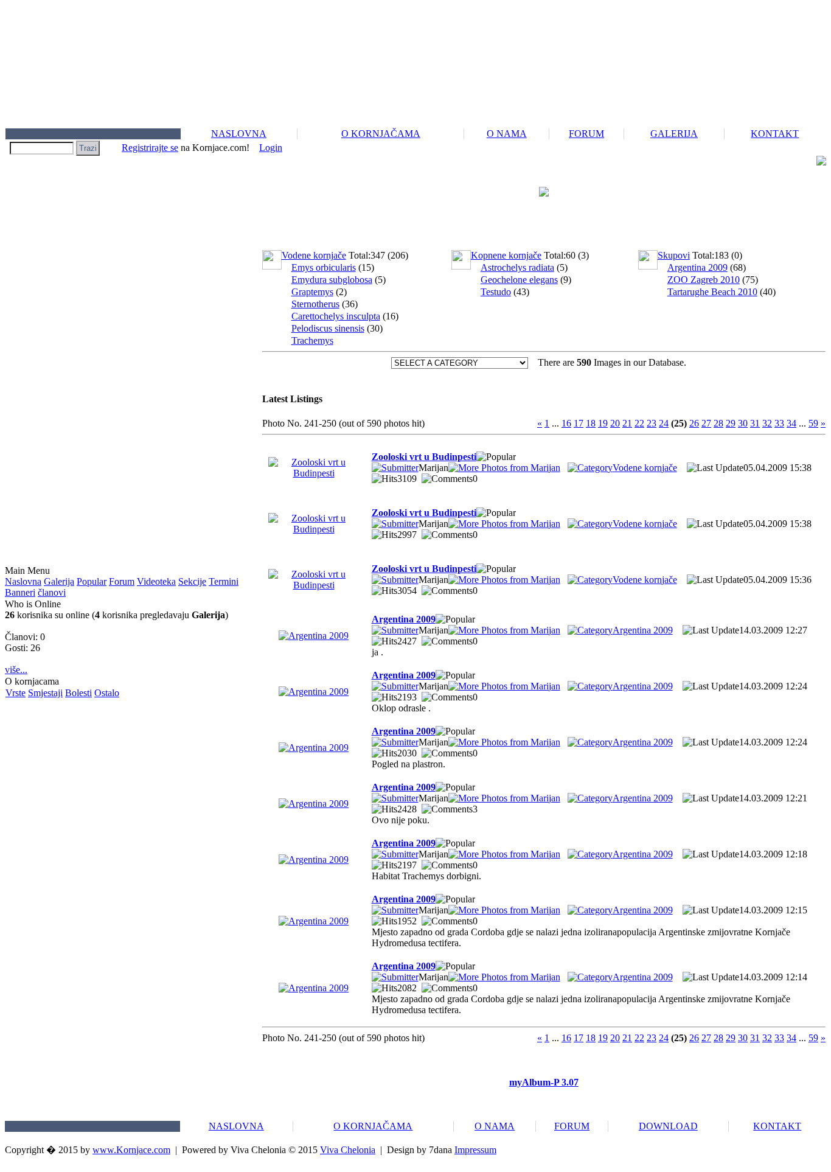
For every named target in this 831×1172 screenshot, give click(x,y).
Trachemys (312, 340)
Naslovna (23, 581)
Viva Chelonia (347, 1150)
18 (591, 423)
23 (651, 423)
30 (743, 423)
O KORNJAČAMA (380, 133)
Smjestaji (45, 693)
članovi (52, 592)
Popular (91, 581)
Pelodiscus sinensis (327, 328)
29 (730, 423)
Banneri (20, 592)
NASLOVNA (238, 133)
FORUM (586, 133)
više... (16, 669)
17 (578, 423)
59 (813, 423)
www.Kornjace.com (131, 1150)
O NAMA (507, 133)
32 (767, 423)
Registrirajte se (150, 147)
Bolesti (78, 693)
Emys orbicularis (323, 267)
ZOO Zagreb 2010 (703, 279)
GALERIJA (674, 133)
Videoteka (156, 581)
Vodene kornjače (645, 467)
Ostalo (106, 693)
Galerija (59, 581)
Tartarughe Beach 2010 (712, 292)
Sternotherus (315, 304)
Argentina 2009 (697, 267)
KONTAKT (775, 133)
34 (791, 423)
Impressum (475, 1150)
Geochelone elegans (519, 279)
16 (566, 423)
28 (718, 423)
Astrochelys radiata (517, 267)
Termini (223, 581)
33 (779, 423)
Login (270, 147)
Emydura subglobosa (331, 279)
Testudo (496, 292)
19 (603, 423)
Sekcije (192, 581)
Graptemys (312, 292)
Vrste (15, 693)
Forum (121, 581)
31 (755, 423)
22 (639, 423)
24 (664, 423)
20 (615, 423)
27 (706, 423)
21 (627, 423)
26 (694, 423)
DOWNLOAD (668, 1126)
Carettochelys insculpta (335, 316)
